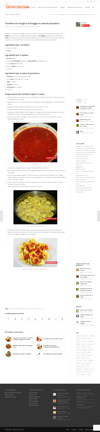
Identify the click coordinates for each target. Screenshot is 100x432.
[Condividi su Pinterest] (28, 318)
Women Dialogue (34, 405)
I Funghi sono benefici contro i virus (85, 393)
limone (83, 355)
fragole (90, 349)
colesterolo (90, 344)
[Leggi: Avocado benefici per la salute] (77, 296)
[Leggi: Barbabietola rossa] (77, 120)
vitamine (83, 374)
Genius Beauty (33, 392)
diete (77, 165)
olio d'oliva (79, 360)
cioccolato (89, 341)
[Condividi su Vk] (49, 318)
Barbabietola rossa (85, 119)
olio (23, 308)
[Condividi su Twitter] (15, 318)
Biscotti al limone (61, 411)
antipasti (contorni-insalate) (84, 152)
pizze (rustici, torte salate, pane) (85, 181)
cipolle (83, 344)
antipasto (91, 335)
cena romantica (80, 156)
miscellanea (79, 169)
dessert (84, 347)
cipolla (78, 344)
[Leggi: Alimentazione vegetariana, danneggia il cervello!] (77, 107)
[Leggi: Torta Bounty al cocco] (54, 407)
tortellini (37, 308)
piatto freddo (80, 179)
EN (87, 1)
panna (88, 363)
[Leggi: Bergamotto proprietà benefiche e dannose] (77, 289)
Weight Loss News (10, 397)
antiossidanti (84, 335)
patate (78, 366)
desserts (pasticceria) (82, 163)
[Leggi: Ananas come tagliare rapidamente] (77, 283)
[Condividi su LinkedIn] (35, 318)
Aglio (81, 131)
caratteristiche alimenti (82, 154)
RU (91, 1)
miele (78, 358)
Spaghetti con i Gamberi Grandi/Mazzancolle (82, 397)
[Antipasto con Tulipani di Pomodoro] (98, 216)
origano (79, 363)
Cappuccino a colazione (86, 310)
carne (78, 341)
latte (78, 355)
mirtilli (83, 358)
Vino (78, 374)
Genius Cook (32, 394)
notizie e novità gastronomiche (85, 171)
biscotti (84, 338)
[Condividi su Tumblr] (42, 318)
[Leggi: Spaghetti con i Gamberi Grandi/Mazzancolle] (54, 401)
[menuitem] (88, 1)
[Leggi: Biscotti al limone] (54, 412)
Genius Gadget (33, 401)
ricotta (92, 369)
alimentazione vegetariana (84, 150)
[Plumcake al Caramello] (1, 216)
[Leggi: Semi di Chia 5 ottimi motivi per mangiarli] (77, 276)
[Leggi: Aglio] (77, 132)
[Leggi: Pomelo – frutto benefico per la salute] (77, 125)
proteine (86, 369)
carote (83, 341)
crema (78, 347)
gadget (78, 167)
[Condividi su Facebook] (8, 318)
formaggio (15, 308)
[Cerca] (93, 7)
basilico (79, 338)
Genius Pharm (33, 399)
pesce (88, 366)
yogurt (89, 374)
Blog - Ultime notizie (12, 14)
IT (94, 1)
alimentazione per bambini (84, 148)
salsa (32, 308)
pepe (83, 366)
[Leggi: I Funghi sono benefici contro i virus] (54, 394)
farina (78, 349)
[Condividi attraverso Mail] (62, 318)
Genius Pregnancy (34, 397)
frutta (78, 352)
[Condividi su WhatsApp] (22, 318)
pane (84, 363)
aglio (78, 335)
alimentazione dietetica (83, 146)
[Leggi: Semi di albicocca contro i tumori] (77, 114)
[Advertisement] (35, 30)
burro (10, 308)
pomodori (28, 308)
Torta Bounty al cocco (63, 406)
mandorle (89, 355)
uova (41, 308)
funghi (20, 308)
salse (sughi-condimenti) (83, 188)
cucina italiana (18, 26)
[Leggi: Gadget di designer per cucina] (77, 316)
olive (85, 360)
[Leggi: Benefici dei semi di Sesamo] (77, 269)
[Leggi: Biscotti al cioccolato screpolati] (54, 417)
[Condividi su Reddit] (55, 318)
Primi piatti (25, 26)
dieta (89, 347)
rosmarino (79, 371)
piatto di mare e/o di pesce (84, 177)
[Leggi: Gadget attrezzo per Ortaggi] (77, 322)
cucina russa (79, 161)
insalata (89, 352)
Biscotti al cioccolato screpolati (84, 407)
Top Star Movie (33, 403)
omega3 (90, 360)
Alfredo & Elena (35, 26)
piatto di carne (80, 175)
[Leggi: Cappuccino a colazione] (77, 311)
